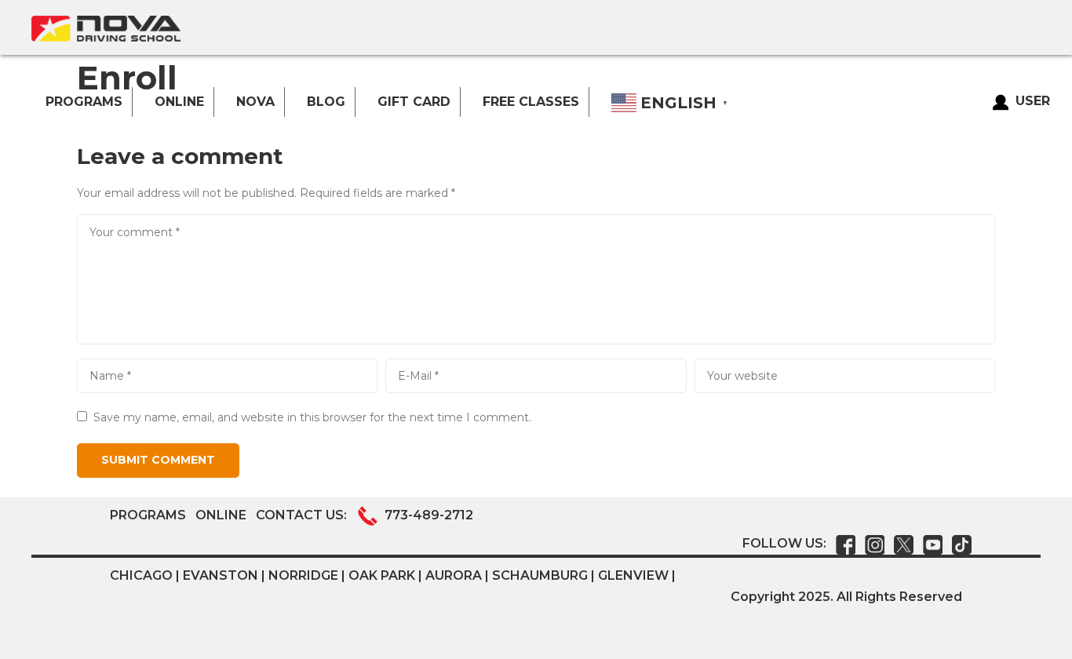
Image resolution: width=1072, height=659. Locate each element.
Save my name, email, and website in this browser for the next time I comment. (312, 417)
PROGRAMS (148, 515)
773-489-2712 (429, 515)
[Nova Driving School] (105, 29)
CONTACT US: (303, 515)
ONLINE (220, 515)
